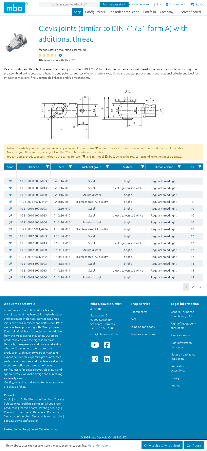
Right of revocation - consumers (183, 325)
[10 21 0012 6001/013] (10, 243)
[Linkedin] (107, 359)
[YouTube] (94, 345)
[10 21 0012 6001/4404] (10, 256)
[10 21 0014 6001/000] (10, 277)
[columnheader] (10, 166)
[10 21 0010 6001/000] (10, 222)
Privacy (175, 378)
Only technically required (162, 445)
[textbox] (10, 173)
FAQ (133, 319)
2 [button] (193, 287)
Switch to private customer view (128, 4)
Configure (194, 445)
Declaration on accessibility (180, 368)
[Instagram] (94, 359)
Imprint (175, 385)
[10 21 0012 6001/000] (10, 249)
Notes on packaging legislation (183, 356)
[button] (47, 166)
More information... (99, 445)
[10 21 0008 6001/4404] (10, 201)
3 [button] (200, 287)
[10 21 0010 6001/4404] (10, 229)
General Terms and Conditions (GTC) (182, 314)
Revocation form (181, 335)
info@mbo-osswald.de (104, 334)
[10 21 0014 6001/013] (10, 270)
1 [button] (186, 287)
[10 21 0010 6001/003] (10, 208)
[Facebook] (107, 345)
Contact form (139, 312)
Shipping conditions (143, 327)
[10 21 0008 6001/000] (10, 194)
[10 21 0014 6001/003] (10, 263)
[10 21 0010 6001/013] (10, 215)
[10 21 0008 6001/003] (10, 181)
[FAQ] (60, 55)
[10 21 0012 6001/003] (10, 236)
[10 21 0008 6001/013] (10, 188)
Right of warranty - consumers (182, 345)
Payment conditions (143, 334)
